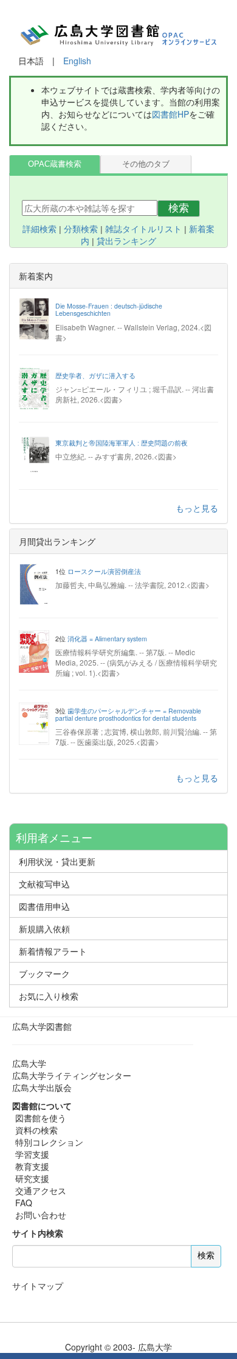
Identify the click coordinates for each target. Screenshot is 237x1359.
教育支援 (32, 1166)
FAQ (23, 1203)
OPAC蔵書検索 (54, 164)
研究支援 (32, 1178)
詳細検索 (39, 229)
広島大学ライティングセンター (71, 1075)
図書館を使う (40, 1118)
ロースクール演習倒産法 (104, 571)
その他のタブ (146, 164)
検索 (178, 208)
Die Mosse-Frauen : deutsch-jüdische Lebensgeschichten (108, 309)
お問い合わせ (40, 1215)
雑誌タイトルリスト (143, 229)
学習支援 (32, 1154)
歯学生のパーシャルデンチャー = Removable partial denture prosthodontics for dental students (128, 714)
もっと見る (197, 508)
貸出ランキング (126, 241)
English (77, 61)
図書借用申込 (44, 906)
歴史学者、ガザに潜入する (95, 375)
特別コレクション (49, 1142)
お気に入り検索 (48, 996)
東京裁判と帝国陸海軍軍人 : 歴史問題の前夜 (121, 442)
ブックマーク (44, 973)
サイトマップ (37, 1286)
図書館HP (170, 114)
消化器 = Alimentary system (107, 638)
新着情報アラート (53, 951)
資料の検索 (36, 1130)
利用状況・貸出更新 (57, 861)
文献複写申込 (44, 884)
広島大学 (29, 1063)
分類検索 (81, 229)
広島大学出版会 (42, 1087)
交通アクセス (40, 1190)
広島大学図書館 (42, 1026)
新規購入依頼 (44, 929)
